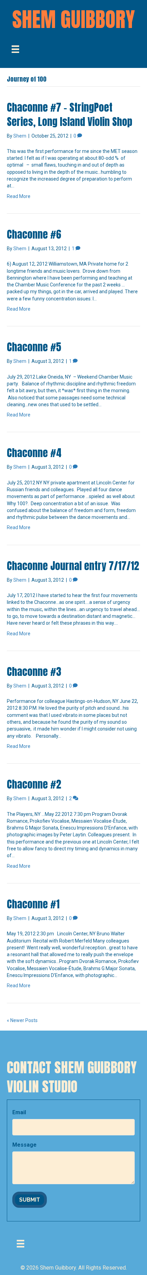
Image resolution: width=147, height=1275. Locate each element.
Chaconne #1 (33, 904)
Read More (18, 196)
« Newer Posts (22, 1020)
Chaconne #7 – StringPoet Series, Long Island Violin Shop (69, 114)
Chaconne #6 (34, 234)
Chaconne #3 (34, 671)
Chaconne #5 (34, 347)
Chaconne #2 (34, 784)
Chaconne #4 (34, 453)
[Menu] (15, 49)
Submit (29, 1199)
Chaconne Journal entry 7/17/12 (73, 565)
